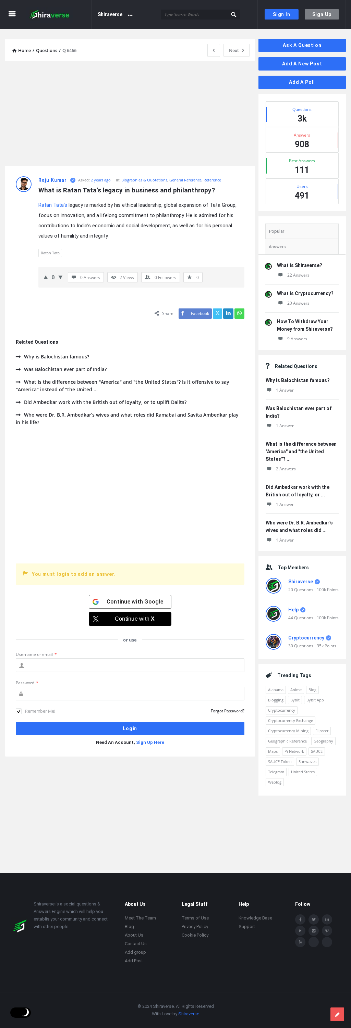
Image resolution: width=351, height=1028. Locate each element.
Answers (277, 246)
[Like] (46, 277)
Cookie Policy (195, 935)
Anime (296, 689)
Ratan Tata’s (52, 205)
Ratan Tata (50, 252)
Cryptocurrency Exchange (290, 720)
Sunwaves (307, 761)
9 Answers (297, 339)
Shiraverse (110, 14)
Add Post (134, 961)
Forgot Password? (227, 711)
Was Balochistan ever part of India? (65, 369)
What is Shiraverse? (299, 265)
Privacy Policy (195, 926)
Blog (312, 689)
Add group (135, 952)
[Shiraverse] (59, 14)
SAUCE (317, 751)
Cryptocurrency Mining (288, 730)
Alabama (275, 689)
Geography (323, 741)
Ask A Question (302, 45)
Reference (212, 179)
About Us (134, 935)
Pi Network (294, 751)
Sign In (281, 14)
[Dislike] (60, 277)
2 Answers (286, 469)
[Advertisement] (130, 114)
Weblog (274, 782)
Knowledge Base (255, 918)
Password (27, 683)
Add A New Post (302, 63)
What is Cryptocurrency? (305, 293)
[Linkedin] (327, 920)
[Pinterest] (327, 931)
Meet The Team (140, 918)
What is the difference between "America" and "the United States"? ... (301, 451)
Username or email (36, 654)
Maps (273, 751)
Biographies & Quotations (144, 179)
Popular (276, 231)
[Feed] (300, 942)
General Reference (185, 179)
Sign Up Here (150, 742)
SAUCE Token (280, 761)
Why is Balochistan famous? (56, 356)
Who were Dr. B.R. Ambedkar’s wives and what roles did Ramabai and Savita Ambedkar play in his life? (127, 418)
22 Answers (298, 275)
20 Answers (298, 303)
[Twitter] (313, 920)
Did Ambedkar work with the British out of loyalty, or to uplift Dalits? (105, 402)
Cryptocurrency (306, 637)
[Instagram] (313, 931)
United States (303, 771)
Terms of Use (195, 918)
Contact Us (136, 944)
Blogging (275, 699)
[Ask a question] (337, 1014)
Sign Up (322, 14)
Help (293, 609)
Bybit (295, 699)
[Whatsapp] (313, 942)
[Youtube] (300, 931)
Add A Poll (302, 82)
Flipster (321, 730)
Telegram (276, 771)
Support (247, 926)
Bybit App (315, 699)
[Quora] (327, 942)
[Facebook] (300, 920)
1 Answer (285, 390)
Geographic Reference (287, 741)
